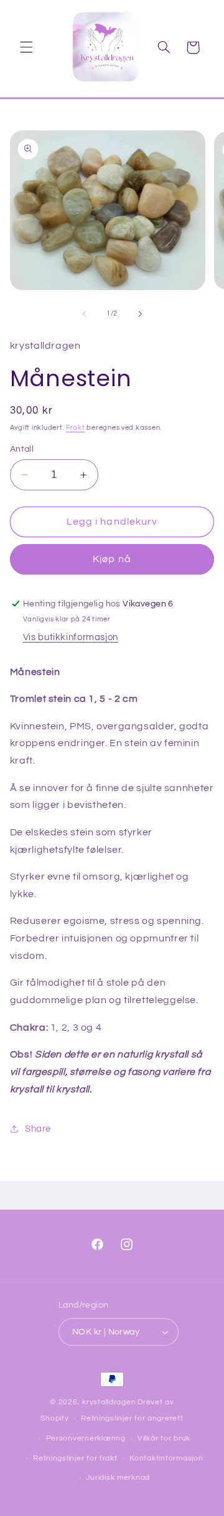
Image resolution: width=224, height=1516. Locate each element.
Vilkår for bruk (164, 1438)
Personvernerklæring (86, 1438)
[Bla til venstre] (84, 314)
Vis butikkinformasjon (70, 637)
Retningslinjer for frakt (75, 1458)
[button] (26, 47)
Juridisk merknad (118, 1477)
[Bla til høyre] (140, 314)
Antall (22, 449)
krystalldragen (109, 1402)
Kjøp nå (112, 559)
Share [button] (38, 1129)
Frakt (75, 427)
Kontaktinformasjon (166, 1458)
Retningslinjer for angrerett (132, 1418)
